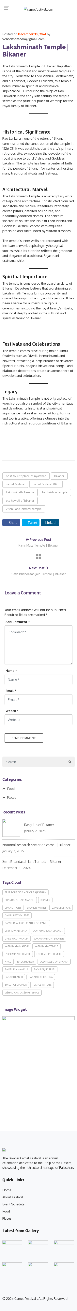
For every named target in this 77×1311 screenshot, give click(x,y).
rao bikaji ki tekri (44, 969)
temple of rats (42, 984)
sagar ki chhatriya (41, 977)
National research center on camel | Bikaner (36, 845)
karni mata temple (46, 946)
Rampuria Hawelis (16, 969)
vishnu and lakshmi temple (24, 509)
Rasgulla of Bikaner (39, 825)
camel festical (15, 484)
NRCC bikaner (25, 961)
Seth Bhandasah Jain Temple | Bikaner (38, 574)
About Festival (12, 1197)
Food (11, 789)
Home (6, 1190)
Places (11, 797)
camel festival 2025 (46, 484)
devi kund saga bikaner (48, 930)
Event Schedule (13, 1204)
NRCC (8, 961)
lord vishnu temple (55, 492)
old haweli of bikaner (20, 500)
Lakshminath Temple (20, 492)
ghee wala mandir (16, 938)
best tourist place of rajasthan (26, 476)
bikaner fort (13, 907)
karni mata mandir (17, 946)
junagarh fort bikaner (49, 938)
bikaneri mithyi (36, 907)
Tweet (32, 522)
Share (13, 522)
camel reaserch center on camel (26, 923)
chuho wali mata (16, 930)
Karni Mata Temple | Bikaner (38, 545)
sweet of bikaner (16, 984)
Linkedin (51, 522)
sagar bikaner (14, 977)
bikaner (59, 476)
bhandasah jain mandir (20, 900)
